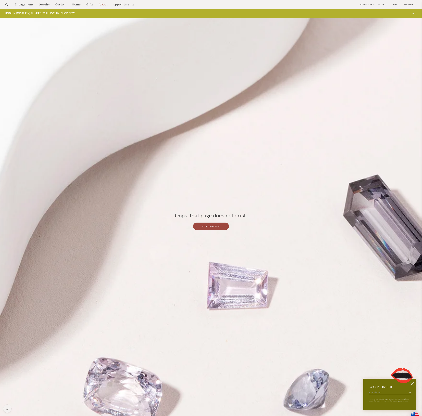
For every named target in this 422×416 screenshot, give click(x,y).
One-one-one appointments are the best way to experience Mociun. (59, 13)
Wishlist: (409, 5)
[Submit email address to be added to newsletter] (410, 392)
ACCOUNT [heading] (383, 5)
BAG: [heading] (396, 5)
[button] (6, 4)
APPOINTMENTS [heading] (367, 5)
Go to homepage (211, 226)
